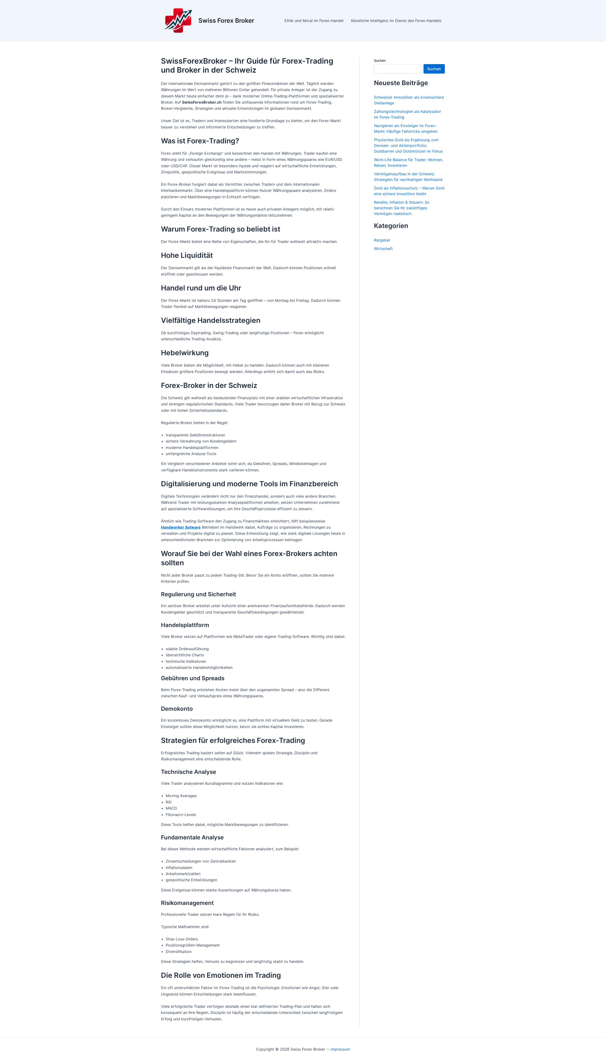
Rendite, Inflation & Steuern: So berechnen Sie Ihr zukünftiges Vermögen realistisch (401, 208)
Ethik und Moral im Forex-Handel (314, 20)
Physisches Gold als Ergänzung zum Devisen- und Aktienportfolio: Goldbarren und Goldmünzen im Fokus (408, 145)
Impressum (340, 1049)
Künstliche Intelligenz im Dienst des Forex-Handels (396, 20)
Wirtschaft (383, 248)
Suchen (380, 60)
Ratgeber (382, 240)
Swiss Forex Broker (226, 20)
